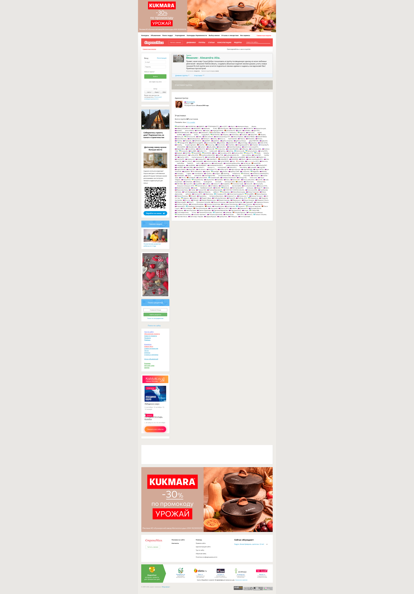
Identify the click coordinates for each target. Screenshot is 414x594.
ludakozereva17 (182, 155)
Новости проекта (150, 336)
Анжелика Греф (238, 184)
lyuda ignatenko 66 (232, 155)
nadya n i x (207, 163)
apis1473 (256, 130)
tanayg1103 (242, 178)
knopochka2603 (233, 149)
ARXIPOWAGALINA (183, 133)
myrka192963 (224, 161)
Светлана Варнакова (221, 210)
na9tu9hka (180, 163)
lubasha (266, 153)
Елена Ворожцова (239, 192)
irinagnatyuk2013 (243, 145)
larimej (231, 151)
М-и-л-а (187, 200)
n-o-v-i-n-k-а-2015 (253, 161)
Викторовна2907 (237, 188)
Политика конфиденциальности (206, 557)
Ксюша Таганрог (257, 196)
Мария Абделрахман (209, 200)
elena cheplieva (238, 137)
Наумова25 (181, 206)
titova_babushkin (248, 180)
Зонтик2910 (198, 194)
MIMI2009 (234, 159)
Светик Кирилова (205, 210)
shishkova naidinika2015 (260, 173)
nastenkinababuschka (233, 163)
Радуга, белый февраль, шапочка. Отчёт (249, 544)
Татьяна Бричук (240, 212)
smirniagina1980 (209, 176)
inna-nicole (221, 145)
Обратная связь (201, 554)
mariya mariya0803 (239, 157)
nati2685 (180, 167)
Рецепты (238, 42)
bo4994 (179, 135)
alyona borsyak (261, 128)
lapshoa (222, 151)
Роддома (147, 363)
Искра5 (193, 196)
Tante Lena (253, 178)
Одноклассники (157, 85)
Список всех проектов (241, 580)
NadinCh (190, 163)
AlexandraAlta (191, 102)
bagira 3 (242, 133)
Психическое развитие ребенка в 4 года (152, 245)
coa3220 (244, 135)
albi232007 (197, 128)
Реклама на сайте (178, 540)
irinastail (254, 145)
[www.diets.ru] (200, 573)
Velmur (198, 182)
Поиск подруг (167, 35)
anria (239, 130)
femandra (251, 139)
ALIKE (215, 128)
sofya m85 (246, 176)
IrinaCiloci (231, 145)
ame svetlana (189, 130)
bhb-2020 (251, 133)
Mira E (243, 159)
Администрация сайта (203, 547)
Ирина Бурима (262, 194)
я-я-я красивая (245, 216)
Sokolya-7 (256, 176)
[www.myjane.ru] (220, 573)
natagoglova (181, 165)
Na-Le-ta (264, 161)
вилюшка (250, 188)
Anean (207, 130)
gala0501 (207, 141)
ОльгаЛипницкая (201, 208)
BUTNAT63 (216, 135)
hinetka (179, 145)
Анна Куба (259, 184)
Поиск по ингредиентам (155, 318)
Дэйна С (216, 192)
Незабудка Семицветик (196, 206)
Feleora (242, 139)
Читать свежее (175, 42)
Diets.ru (200, 574)
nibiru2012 (233, 167)
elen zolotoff (209, 137)
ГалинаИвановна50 (215, 190)
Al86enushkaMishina (183, 128)
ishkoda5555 (181, 147)
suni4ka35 (192, 178)
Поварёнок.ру (180, 574)
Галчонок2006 (252, 190)
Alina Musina (224, 128)
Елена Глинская (253, 192)
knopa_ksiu (221, 149)
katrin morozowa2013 (251, 147)
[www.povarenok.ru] (181, 573)
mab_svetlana (246, 155)
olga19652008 (247, 169)
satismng (226, 173)
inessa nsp (211, 145)
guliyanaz (254, 143)
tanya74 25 (187, 180)
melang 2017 (202, 159)
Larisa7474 (263, 151)
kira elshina (191, 149)
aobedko (247, 130)
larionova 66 (240, 151)
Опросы (147, 353)
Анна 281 (249, 184)
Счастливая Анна (182, 212)
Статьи (211, 42)
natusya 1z (210, 167)
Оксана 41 (241, 206)
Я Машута (233, 216)
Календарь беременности (197, 35)
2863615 (201, 126)
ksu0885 (193, 151)
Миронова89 (181, 202)
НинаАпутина (219, 206)
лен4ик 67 (195, 198)
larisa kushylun (252, 151)
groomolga (243, 143)
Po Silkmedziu (197, 171)
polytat (207, 171)
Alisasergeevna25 (237, 128)
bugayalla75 (205, 135)
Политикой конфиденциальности (153, 98)
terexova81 (236, 180)
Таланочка (218, 212)
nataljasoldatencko (232, 165)
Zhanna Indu (261, 182)
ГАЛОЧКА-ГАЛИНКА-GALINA (235, 190)
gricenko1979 (232, 143)
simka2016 (197, 176)
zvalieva (207, 184)
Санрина (180, 210)
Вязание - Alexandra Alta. (203, 57)
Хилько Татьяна (261, 214)
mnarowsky (199, 161)
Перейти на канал (154, 213)
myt (233, 161)
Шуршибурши (211, 216)
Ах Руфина (214, 186)
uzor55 (260, 180)
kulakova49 (213, 151)
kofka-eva (245, 149)
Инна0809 (250, 194)
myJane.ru (220, 574)
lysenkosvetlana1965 (208, 155)
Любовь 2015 (242, 198)
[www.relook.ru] (262, 573)
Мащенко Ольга (262, 200)
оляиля (234, 208)
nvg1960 (262, 167)
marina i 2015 (184, 157)
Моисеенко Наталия (203, 202)
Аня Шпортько (202, 186)
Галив (193, 190)
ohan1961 (192, 169)
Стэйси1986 (255, 210)
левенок (186, 198)
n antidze (241, 161)
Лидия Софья (206, 198)
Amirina (199, 130)
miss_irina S (188, 161)
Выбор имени (214, 35)
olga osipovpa (235, 169)
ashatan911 (205, 133)
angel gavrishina (218, 130)
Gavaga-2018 (184, 143)
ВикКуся (226, 188)
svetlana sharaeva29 (229, 178)
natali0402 (191, 165)
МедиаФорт (152, 575)
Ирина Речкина (182, 196)
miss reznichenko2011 (256, 159)
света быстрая (191, 210)
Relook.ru (262, 574)
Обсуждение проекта (152, 334)
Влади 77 (259, 188)
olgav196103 (259, 169)
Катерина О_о (231, 196)
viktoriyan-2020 (229, 182)
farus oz (222, 139)
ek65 (199, 137)
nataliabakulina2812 (216, 165)
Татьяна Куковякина (255, 212)
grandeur (222, 143)
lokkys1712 (249, 153)
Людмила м (254, 198)
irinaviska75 (264, 145)
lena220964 (197, 153)
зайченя (188, 194)
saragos (217, 173)
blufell (259, 133)
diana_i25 (180, 137)
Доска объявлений (151, 359)
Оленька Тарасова (254, 206)
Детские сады (149, 365)
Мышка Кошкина (219, 202)
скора (246, 210)
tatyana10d (210, 180)
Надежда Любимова (235, 202)
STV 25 (183, 178)
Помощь (147, 340)
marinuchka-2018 (223, 157)
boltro (196, 135)
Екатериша (226, 192)
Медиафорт (165, 587)
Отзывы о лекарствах (230, 35)
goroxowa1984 (211, 143)
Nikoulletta (243, 167)
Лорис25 (232, 198)
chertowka (235, 135)
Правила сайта (200, 543)
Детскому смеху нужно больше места (155, 148)
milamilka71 (213, 159)
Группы (201, 42)
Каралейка (202, 196)
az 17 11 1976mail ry (230, 133)
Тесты (146, 350)
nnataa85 (253, 167)
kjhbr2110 (201, 149)
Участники (198, 75)
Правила (147, 338)
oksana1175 (212, 169)
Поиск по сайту (154, 325)
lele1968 (187, 153)
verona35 (218, 182)
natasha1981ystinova (248, 165)
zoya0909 (199, 184)
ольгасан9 (213, 208)
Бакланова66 (236, 186)
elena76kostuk (181, 139)
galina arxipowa (228, 141)
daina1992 (253, 135)
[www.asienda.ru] (241, 573)
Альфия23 (226, 184)
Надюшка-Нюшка (262, 202)
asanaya (195, 133)
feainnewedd (232, 139)
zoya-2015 (189, 184)
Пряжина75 (244, 208)
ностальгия (231, 206)
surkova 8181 (203, 178)
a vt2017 (224, 126)
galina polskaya (241, 141)
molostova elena (211, 161)
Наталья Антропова (213, 204)
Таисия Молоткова (205, 212)
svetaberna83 (214, 178)
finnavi (260, 139)
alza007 (179, 130)
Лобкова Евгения (220, 198)
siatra (189, 176)
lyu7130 (220, 155)
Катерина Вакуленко (216, 196)
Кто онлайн (191, 122)
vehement (189, 182)
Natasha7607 (262, 165)
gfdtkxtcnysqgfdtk (197, 143)
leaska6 (179, 153)
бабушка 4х (225, 186)
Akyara (254, 126)
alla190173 (249, 128)
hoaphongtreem (190, 145)
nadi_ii (198, 163)
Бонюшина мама (250, 186)
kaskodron (222, 147)
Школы (146, 368)
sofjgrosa (237, 176)
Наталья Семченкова (230, 204)
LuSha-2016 (194, 155)
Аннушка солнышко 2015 (185, 186)
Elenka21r (206, 139)
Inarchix (201, 145)
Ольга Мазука (187, 208)
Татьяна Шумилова (215, 214)
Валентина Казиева (183, 188)
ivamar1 (202, 147)
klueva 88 (211, 149)
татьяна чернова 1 (200, 214)
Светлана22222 (236, 210)
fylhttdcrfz (198, 141)
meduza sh (190, 159)
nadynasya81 (218, 163)
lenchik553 (207, 153)
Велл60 (218, 188)
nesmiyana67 (222, 167)
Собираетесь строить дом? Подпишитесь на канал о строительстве (153, 135)
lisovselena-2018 (225, 153)
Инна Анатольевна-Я (236, 194)
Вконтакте (154, 85)
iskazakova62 (192, 147)
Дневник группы (181, 75)
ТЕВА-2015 (240, 214)
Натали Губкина (182, 204)
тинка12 (249, 214)
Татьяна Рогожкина (183, 214)
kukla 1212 (202, 151)
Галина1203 (202, 190)
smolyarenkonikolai (224, 176)
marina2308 (211, 157)
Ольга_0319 (224, 208)
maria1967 (257, 155)
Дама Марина (205, 192)
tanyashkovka (198, 180)
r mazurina (245, 171)
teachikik (220, 180)
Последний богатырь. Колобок (154, 418)
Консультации (224, 42)
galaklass (216, 141)
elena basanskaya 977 (223, 137)
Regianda (256, 171)
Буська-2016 (263, 186)
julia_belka (212, 147)
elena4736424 (262, 137)
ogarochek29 (181, 169)
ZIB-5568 (180, 184)
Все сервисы (245, 35)
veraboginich (208, 182)
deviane (262, 135)
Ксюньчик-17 (243, 196)
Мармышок (237, 200)
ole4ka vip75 (224, 169)
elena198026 (250, 137)
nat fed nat (246, 163)
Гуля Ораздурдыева (191, 192)
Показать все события (155, 429)
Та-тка (194, 212)
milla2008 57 (224, 159)
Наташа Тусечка (246, 204)
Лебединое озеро (152, 404)
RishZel (264, 171)
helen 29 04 (263, 143)
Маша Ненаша (249, 200)
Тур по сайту (149, 332)
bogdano (188, 135)
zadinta (240, 182)
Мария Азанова (224, 200)
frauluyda (188, 141)
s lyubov (209, 173)
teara (227, 180)
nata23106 (257, 163)
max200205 (251, 157)
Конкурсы (145, 35)
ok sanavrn (201, 169)
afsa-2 (232, 126)
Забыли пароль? (149, 72)
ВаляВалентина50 (206, 188)
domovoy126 (190, 137)
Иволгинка (209, 194)
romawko (180, 173)
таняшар (228, 212)
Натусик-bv (259, 204)
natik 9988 (189, 167)
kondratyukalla (256, 149)
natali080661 (202, 165)
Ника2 (209, 206)
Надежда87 (249, 202)
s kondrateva (198, 173)
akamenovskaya (243, 126)
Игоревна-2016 (221, 194)
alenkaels (207, 128)
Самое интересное (151, 348)
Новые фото (148, 346)
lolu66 (258, 153)
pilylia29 (187, 171)
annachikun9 (230, 130)
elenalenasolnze (195, 139)
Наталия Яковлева (197, 204)
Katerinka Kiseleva (235, 147)
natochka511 (200, 167)
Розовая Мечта (256, 208)
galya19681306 (253, 141)
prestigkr (216, 171)
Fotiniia (179, 141)
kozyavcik (184, 151)
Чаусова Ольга (182, 216)
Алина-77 (216, 184)
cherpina (225, 135)
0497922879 (181, 126)
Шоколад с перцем (196, 216)
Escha (215, 139)
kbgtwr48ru (180, 149)
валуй (195, 188)
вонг (267, 188)
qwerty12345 (235, 171)
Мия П (191, 202)
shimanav (246, 173)
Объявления (156, 35)
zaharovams (250, 182)
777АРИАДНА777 (213, 126)
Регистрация (161, 58)
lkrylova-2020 (238, 153)
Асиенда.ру (241, 574)
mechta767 (180, 159)
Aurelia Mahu (216, 133)
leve (215, 153)
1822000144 (191, 126)
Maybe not (262, 157)
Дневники (191, 42)
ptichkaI (224, 171)
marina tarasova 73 (198, 157)
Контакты (175, 543)
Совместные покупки (263, 35)
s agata (189, 173)
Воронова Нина (182, 190)
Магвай (195, 200)
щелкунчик (223, 216)
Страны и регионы (151, 355)
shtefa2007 (180, 176)
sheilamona (236, 173)
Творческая (229, 214)
